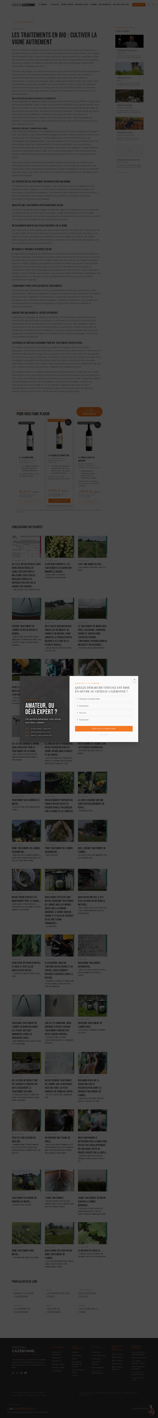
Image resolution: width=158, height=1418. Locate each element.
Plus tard (104, 734)
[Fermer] (134, 679)
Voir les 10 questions (104, 729)
